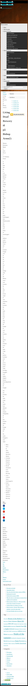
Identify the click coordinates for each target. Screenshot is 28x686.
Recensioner (9, 663)
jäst (4, 628)
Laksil (10, 631)
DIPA (9, 623)
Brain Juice (6, 621)
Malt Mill (24, 631)
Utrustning (9, 665)
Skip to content (4, 24)
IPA (25, 626)
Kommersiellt (6, 539)
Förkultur (25, 623)
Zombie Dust (6, 645)
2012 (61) (15, 110)
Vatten (9, 643)
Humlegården (13, 626)
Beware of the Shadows (15, 618)
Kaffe (7, 629)
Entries (9, 674)
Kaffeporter (11, 628)
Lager (5, 631)
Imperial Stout (20, 626)
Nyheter (5, 94)
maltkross (20, 631)
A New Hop (6, 618)
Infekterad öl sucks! (11, 594)
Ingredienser (9, 654)
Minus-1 (8, 658)
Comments (10, 676)
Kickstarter (17, 628)
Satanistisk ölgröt (11, 590)
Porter (17, 641)
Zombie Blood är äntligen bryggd (14, 605)
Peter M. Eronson (11, 641)
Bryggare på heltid (11, 588)
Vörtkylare (13, 643)
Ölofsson (5, 550)
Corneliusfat (6, 623)
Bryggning (9, 652)
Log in (8, 672)
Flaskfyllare (21, 623)
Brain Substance (12, 621)
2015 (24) (15, 104)
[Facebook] (4, 2)
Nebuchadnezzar (10, 634)
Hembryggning (7, 626)
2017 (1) (15, 100)
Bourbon (23, 618)
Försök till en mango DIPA (13, 595)
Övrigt (4, 158)
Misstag (5, 634)
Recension (22, 641)
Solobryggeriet (6, 558)
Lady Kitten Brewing (5, 542)
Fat (18, 623)
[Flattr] (7, 680)
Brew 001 (21, 621)
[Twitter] (9, 2)
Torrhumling (6, 643)
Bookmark (5, 560)
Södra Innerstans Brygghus (5, 554)
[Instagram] (12, 2)
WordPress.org (10, 678)
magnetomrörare (14, 631)
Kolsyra (21, 628)
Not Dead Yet (14, 638)
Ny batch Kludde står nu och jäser (14, 611)
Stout (26, 641)
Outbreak (23, 638)
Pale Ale (6, 641)
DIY (12, 623)
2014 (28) (15, 106)
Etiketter (16, 623)
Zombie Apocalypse (20, 643)
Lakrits (7, 631)
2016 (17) (15, 102)
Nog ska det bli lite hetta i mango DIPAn (16, 592)
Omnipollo (19, 638)
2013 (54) (15, 108)
